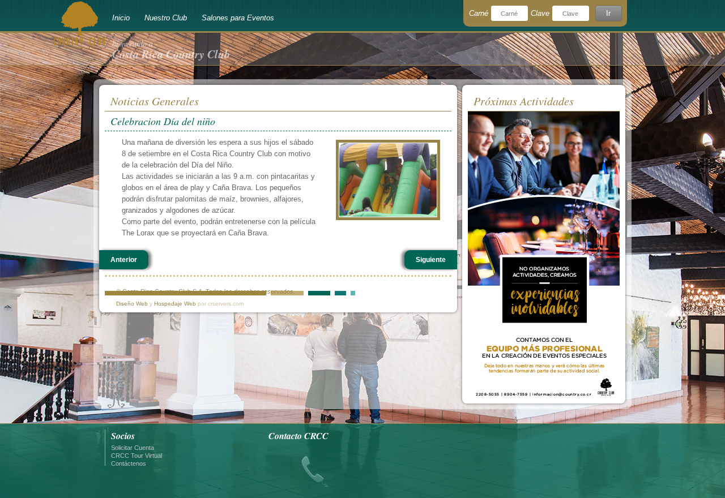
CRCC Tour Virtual (136, 455)
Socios (123, 436)
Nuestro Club (165, 18)
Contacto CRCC (298, 436)
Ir (608, 13)
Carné (478, 13)
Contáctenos (128, 463)
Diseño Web (132, 303)
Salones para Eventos (238, 18)
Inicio (121, 18)
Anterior (123, 260)
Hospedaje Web (175, 303)
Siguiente (431, 260)
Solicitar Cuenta (132, 447)
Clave (540, 13)
